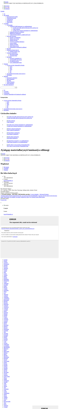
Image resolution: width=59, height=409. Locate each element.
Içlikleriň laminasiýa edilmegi (17, 32)
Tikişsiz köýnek (13, 40)
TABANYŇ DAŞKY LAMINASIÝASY (20, 34)
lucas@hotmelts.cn (8, 180)
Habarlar (6, 76)
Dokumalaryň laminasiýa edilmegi (18, 47)
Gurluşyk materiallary (12, 52)
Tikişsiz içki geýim (14, 39)
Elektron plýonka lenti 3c (13, 50)
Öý (4, 14)
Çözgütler (6, 23)
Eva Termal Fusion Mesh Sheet (37, 197)
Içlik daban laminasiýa (12, 138)
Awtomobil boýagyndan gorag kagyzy (16, 73)
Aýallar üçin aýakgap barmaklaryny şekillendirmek (25, 30)
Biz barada (6, 15)
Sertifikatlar (9, 21)
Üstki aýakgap (16, 29)
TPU (11, 69)
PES (11, 68)
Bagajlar (9, 48)
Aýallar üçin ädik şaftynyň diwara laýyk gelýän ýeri (25, 27)
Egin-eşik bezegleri (11, 36)
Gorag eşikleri (13, 43)
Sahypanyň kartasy (44, 194)
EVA (11, 66)
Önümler (6, 64)
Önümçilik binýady (11, 18)
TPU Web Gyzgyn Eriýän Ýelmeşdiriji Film (17, 146)
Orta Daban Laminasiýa (12, 134)
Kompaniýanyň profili (12, 16)
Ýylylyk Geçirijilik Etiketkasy (17, 41)
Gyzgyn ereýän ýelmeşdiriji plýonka (15, 65)
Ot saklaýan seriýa (14, 61)
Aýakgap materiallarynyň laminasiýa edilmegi (15, 94)
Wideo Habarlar (10, 82)
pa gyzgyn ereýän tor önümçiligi (29, 195)
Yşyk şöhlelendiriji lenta (16, 62)
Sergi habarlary (10, 83)
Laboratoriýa (10, 19)
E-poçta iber (4, 200)
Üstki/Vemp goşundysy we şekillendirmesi (17, 142)
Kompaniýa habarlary (12, 77)
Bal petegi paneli (14, 54)
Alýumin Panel (13, 55)
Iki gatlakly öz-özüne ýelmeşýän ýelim (19, 197)
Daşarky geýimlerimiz (15, 37)
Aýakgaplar (9, 25)
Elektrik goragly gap (15, 51)
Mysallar (9, 80)
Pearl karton (7, 197)
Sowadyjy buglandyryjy (16, 58)
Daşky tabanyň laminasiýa (13, 130)
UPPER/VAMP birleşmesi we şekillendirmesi (21, 26)
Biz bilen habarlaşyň (9, 84)
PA (10, 72)
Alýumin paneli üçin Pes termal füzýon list (11, 195)
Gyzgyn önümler (34, 194)
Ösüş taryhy (10, 22)
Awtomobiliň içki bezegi (16, 59)
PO (10, 71)
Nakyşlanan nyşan (14, 46)
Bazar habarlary (10, 79)
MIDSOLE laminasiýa (15, 33)
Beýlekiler (9, 57)
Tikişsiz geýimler (14, 44)
